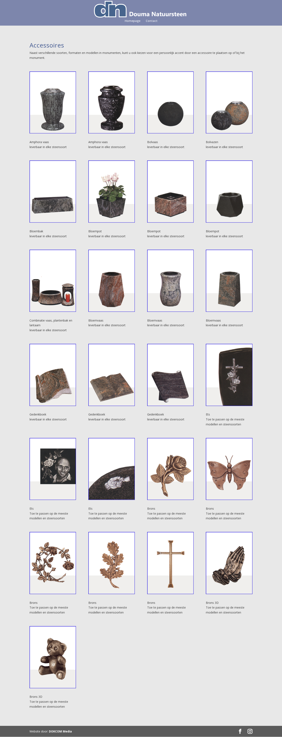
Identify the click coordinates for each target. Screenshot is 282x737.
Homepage (132, 21)
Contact (152, 21)
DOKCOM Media (60, 731)
